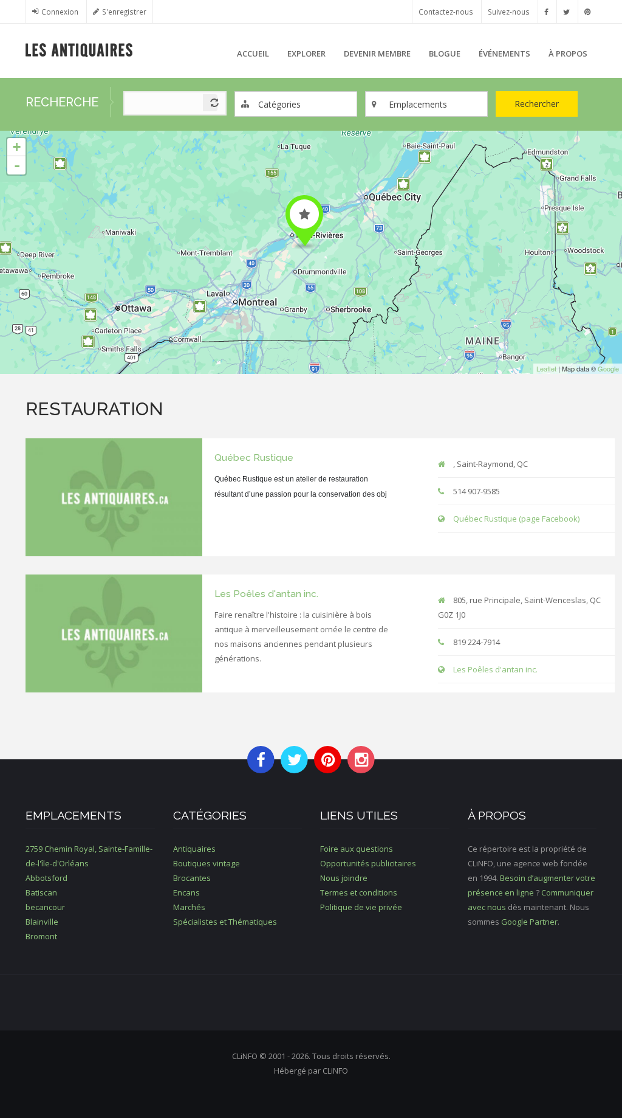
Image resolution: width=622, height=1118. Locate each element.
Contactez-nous (446, 11)
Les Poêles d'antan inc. (266, 593)
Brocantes (192, 877)
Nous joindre (343, 877)
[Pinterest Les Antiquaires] (587, 11)
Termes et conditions (358, 892)
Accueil (253, 53)
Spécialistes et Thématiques (225, 921)
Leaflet (546, 368)
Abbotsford (46, 877)
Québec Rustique (253, 457)
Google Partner (529, 921)
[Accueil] (79, 49)
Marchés (189, 907)
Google (608, 368)
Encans (186, 892)
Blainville (42, 921)
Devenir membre (377, 53)
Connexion (59, 11)
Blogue (444, 53)
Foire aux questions (356, 848)
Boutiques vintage (206, 863)
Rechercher (536, 103)
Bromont (41, 936)
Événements (504, 53)
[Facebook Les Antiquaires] (546, 11)
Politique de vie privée (361, 907)
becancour (45, 907)
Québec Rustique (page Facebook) (516, 518)
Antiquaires (194, 848)
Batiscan (41, 892)
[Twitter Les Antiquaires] (566, 11)
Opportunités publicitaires (368, 863)
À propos (568, 53)
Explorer (306, 53)
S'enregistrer (124, 11)
